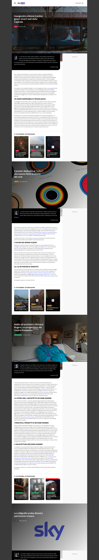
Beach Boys (17, 248)
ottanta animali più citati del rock (42, 274)
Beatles (42, 248)
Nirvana (44, 257)
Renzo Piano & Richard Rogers (28, 417)
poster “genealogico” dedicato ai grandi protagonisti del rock (38, 272)
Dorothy (33, 227)
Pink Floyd (50, 259)
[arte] (22, 3)
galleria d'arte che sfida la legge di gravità (39, 463)
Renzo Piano (24, 394)
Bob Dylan (47, 275)
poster (35, 238)
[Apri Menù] (16, 3)
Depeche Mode (54, 275)
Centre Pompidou (44, 392)
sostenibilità (51, 88)
